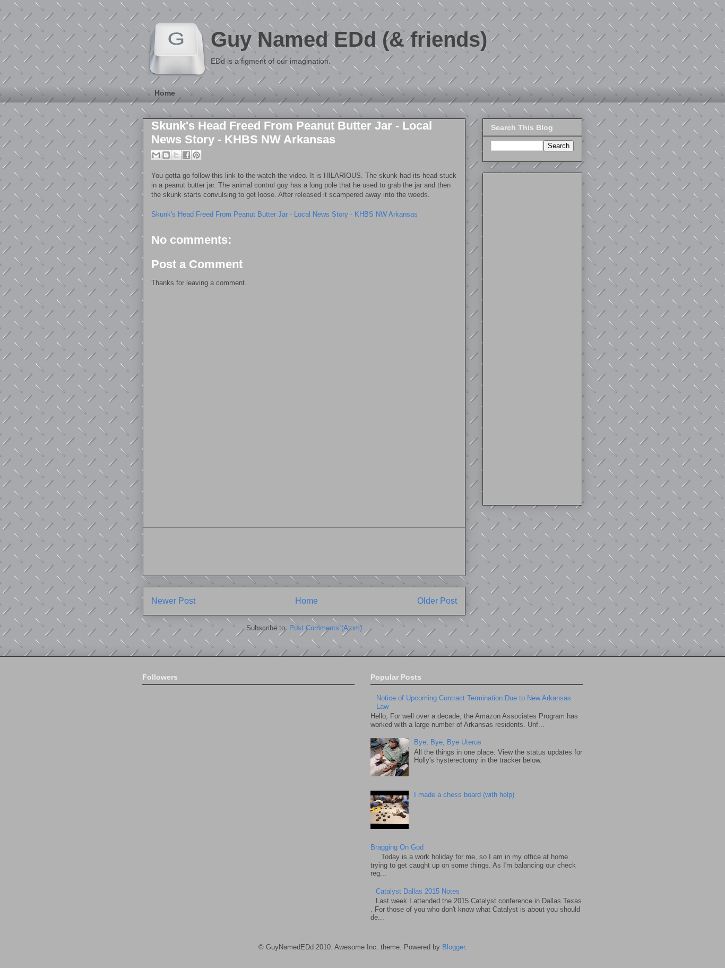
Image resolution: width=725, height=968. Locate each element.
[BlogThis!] (166, 155)
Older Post (437, 600)
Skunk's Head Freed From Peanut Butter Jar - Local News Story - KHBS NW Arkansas (291, 132)
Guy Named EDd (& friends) (349, 39)
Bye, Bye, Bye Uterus (447, 742)
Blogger (453, 947)
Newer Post (173, 600)
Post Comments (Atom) (325, 628)
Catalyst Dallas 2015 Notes (418, 891)
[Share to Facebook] (186, 155)
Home (164, 93)
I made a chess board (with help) (464, 795)
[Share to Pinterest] (196, 155)
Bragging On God (397, 847)
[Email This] (156, 155)
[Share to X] (176, 155)
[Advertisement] (304, 552)
